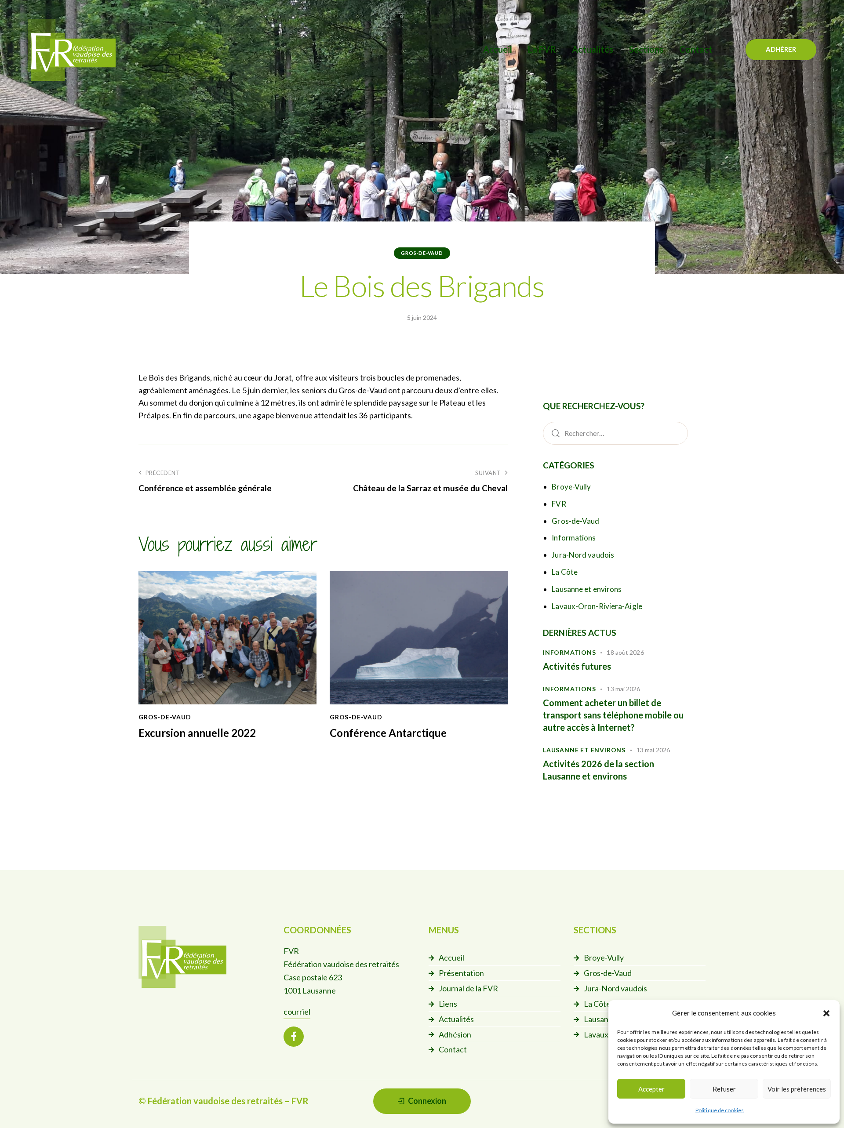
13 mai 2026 (623, 689)
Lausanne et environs (587, 589)
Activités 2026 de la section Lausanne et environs (598, 769)
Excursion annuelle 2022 (197, 733)
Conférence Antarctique (388, 733)
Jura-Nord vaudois (583, 554)
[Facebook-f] (294, 1036)
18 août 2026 (625, 652)
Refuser (724, 1089)
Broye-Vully (571, 486)
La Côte (565, 572)
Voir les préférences (797, 1089)
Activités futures (577, 666)
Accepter (651, 1089)
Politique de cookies (719, 1110)
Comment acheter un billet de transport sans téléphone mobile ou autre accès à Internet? (613, 715)
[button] (826, 1013)
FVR (559, 503)
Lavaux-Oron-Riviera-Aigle (597, 606)
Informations (574, 537)
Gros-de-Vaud (422, 253)
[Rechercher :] (615, 433)
